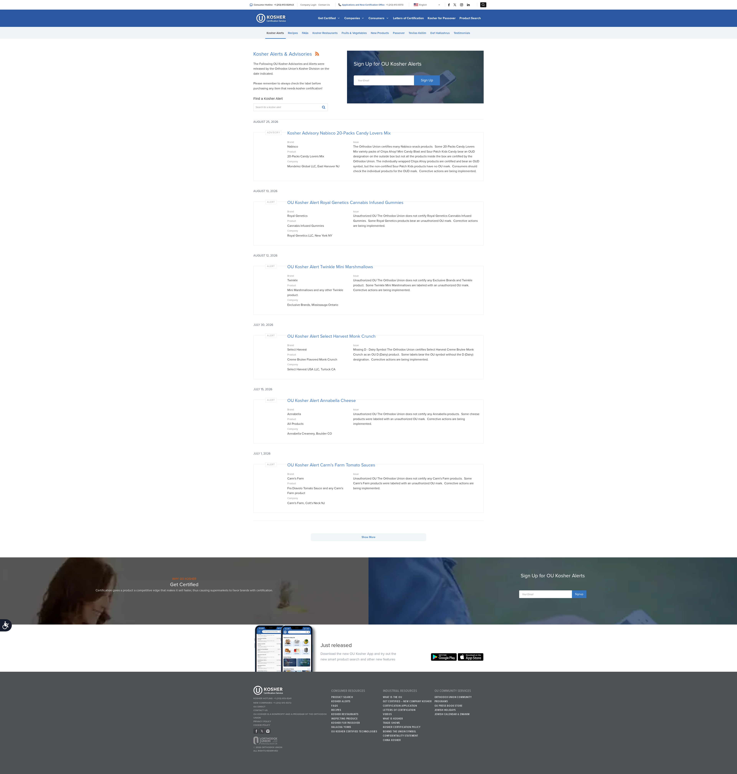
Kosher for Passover (442, 18)
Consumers (376, 18)
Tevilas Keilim (417, 33)
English (423, 4)
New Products (380, 33)
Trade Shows (391, 723)
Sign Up (427, 80)
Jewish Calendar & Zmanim (452, 714)
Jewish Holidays (445, 710)
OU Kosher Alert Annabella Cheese (321, 400)
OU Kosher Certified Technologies (354, 731)
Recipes (293, 33)
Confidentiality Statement (400, 736)
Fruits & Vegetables (354, 33)
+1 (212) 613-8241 (282, 4)
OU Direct (259, 706)
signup (579, 594)
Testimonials (462, 33)
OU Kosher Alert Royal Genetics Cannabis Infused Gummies (345, 202)
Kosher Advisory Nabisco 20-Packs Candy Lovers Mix (339, 133)
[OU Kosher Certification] (271, 18)
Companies (352, 18)
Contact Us (324, 4)
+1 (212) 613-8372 (394, 4)
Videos (387, 714)
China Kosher (392, 740)
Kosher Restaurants (325, 33)
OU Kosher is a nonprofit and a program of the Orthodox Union (290, 716)
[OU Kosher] (290, 691)
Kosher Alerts (275, 33)
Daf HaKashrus (440, 33)
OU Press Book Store (449, 706)
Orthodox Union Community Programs (453, 699)
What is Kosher (393, 718)
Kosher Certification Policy (402, 727)
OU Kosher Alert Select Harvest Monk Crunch (331, 336)
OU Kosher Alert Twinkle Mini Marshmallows (330, 267)
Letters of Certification (408, 18)
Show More (368, 537)
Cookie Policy (261, 725)
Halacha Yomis (341, 727)
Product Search (470, 18)
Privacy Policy (262, 721)
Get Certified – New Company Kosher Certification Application (407, 703)
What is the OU (392, 697)
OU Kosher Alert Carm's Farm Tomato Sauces (331, 465)
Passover (399, 33)
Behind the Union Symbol (399, 731)
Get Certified (327, 18)
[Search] (322, 107)
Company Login (308, 4)
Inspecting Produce (344, 718)
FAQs (305, 33)
